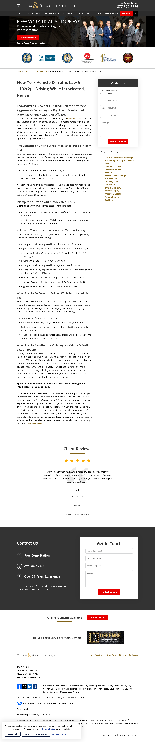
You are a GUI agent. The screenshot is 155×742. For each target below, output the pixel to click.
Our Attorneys (34, 13)
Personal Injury (112, 190)
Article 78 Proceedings (115, 175)
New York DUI (74, 118)
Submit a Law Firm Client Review (77, 515)
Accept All (12, 734)
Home (21, 13)
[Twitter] (24, 686)
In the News (84, 13)
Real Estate (110, 200)
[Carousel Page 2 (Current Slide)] (77, 497)
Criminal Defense (113, 166)
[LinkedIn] (29, 686)
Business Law (111, 178)
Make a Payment (112, 13)
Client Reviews (69, 13)
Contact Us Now (28, 37)
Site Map (122, 655)
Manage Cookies (66, 703)
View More (77, 505)
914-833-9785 (31, 673)
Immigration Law (113, 188)
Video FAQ (96, 13)
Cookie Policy (50, 703)
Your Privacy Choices (32, 703)
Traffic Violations (113, 169)
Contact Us (126, 13)
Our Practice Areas (51, 13)
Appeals (108, 172)
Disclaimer (99, 655)
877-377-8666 (127, 6)
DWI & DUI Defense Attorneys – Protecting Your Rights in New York (120, 160)
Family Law (110, 185)
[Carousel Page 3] (82, 497)
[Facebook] (19, 686)
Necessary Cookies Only (36, 734)
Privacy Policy (111, 655)
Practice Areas (109, 152)
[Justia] (35, 686)
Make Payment (97, 617)
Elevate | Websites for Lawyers (120, 735)
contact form (35, 423)
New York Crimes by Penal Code (35, 71)
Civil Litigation (112, 181)
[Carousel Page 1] (72, 497)
